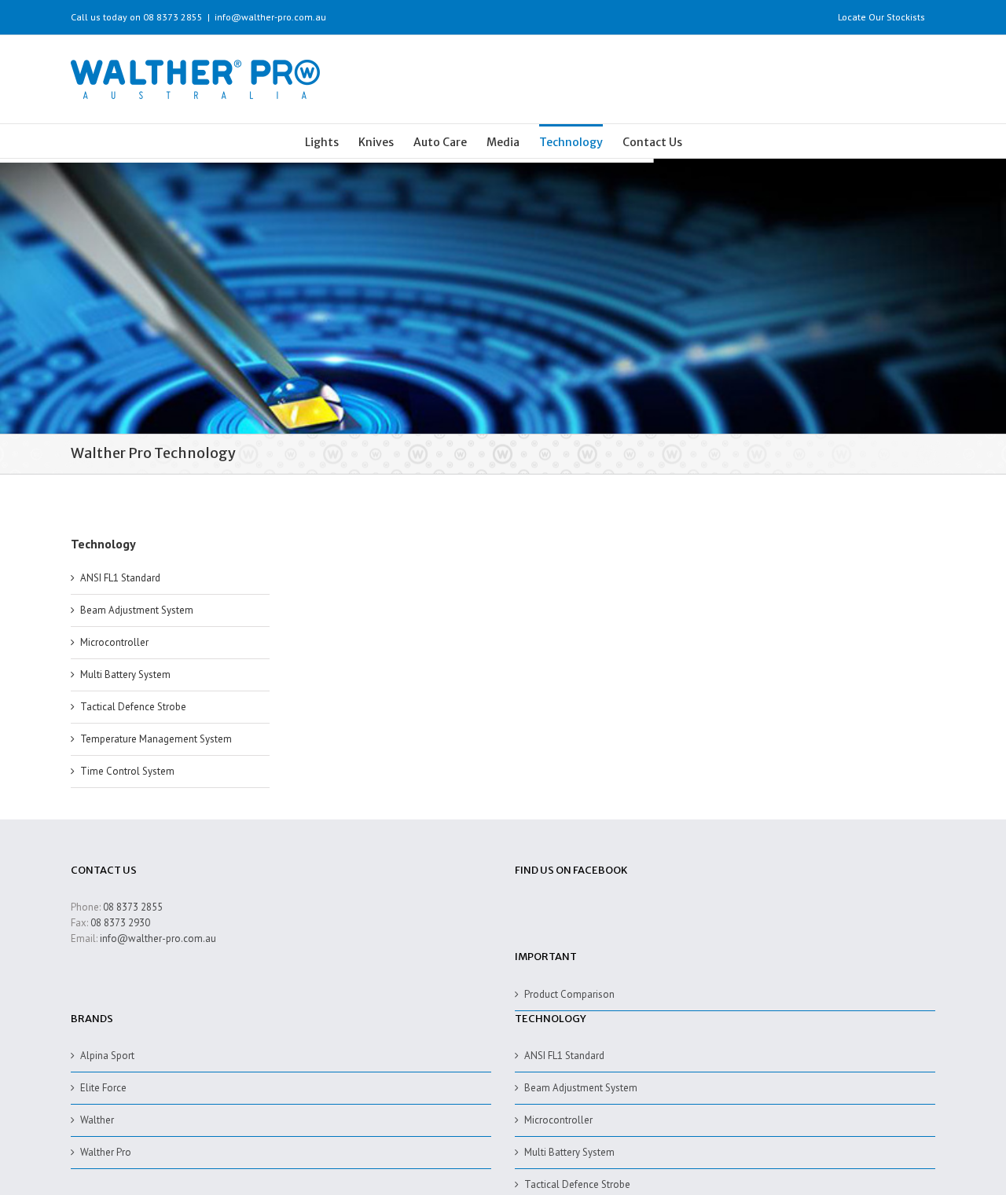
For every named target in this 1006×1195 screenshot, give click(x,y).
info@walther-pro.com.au (270, 17)
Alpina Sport (107, 1055)
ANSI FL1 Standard (120, 578)
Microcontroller (114, 642)
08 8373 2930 (120, 922)
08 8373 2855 (133, 907)
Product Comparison (569, 994)
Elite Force (103, 1087)
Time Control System (127, 771)
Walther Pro (105, 1152)
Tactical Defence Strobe (133, 706)
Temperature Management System (156, 739)
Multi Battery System (125, 674)
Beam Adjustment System (136, 610)
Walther (97, 1120)
